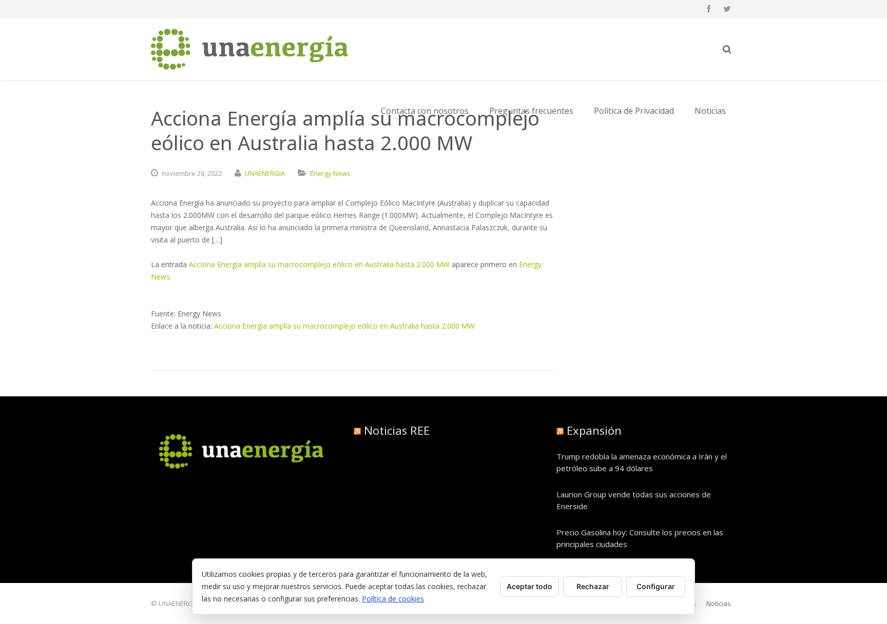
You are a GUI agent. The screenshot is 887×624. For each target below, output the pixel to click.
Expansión (594, 430)
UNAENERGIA (265, 173)
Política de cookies (393, 598)
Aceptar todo (529, 586)
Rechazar (592, 586)
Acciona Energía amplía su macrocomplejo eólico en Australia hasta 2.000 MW (319, 264)
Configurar (656, 586)
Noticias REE (397, 430)
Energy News (330, 173)
